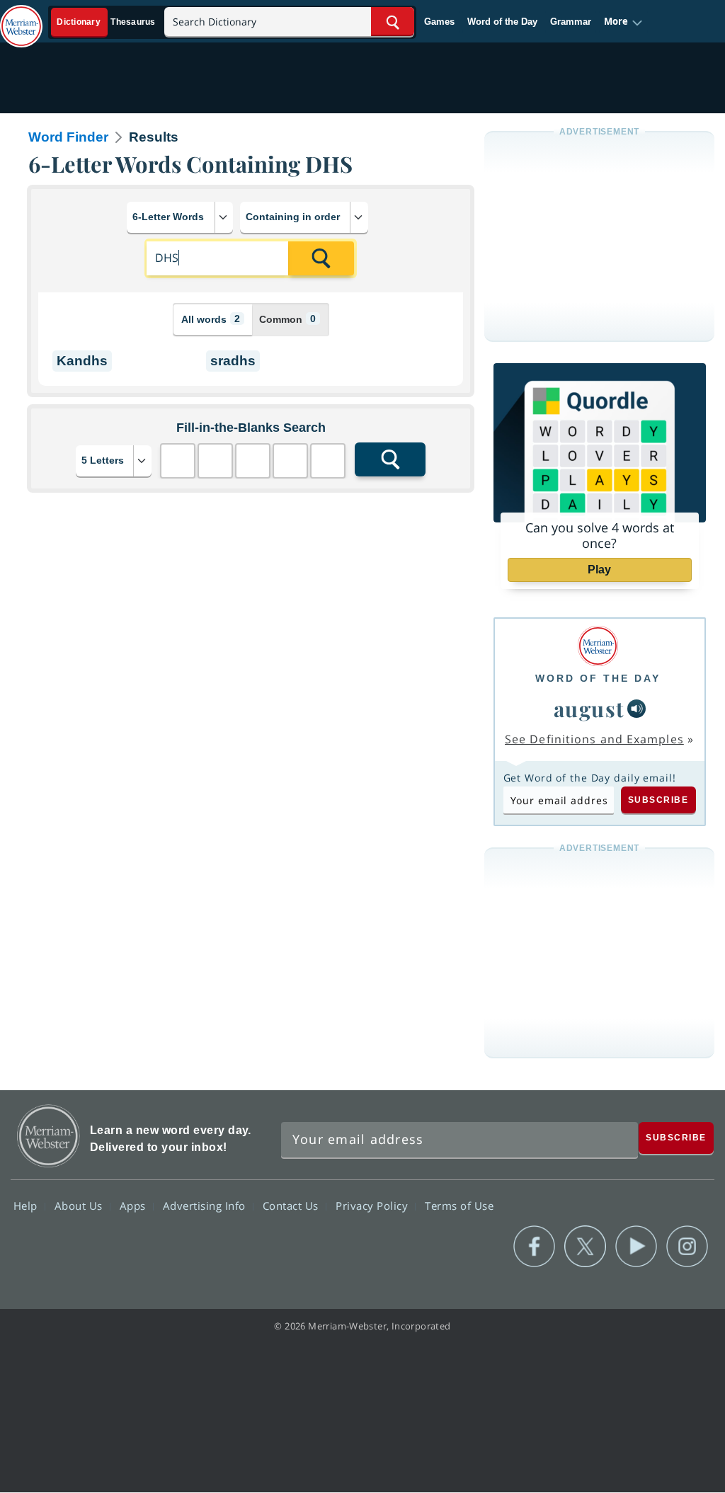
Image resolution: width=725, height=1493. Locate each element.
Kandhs (82, 360)
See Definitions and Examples (594, 739)
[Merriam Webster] (598, 646)
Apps (134, 1206)
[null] (636, 708)
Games (439, 21)
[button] (623, 22)
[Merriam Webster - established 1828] (21, 19)
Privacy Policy (373, 1206)
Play (599, 570)
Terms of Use (459, 1206)
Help (27, 1206)
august (589, 708)
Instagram (687, 1246)
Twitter (585, 1246)
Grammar (570, 21)
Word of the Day (502, 21)
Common (287, 319)
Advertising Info (206, 1206)
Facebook (534, 1246)
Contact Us (292, 1206)
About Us (80, 1206)
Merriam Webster (48, 1136)
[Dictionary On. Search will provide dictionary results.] (107, 22)
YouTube (636, 1246)
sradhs (233, 360)
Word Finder (68, 137)
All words (210, 319)
